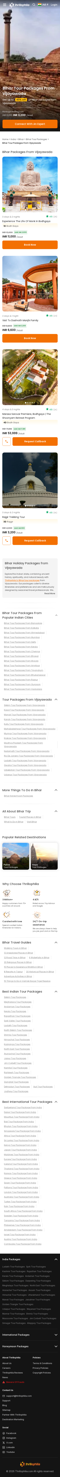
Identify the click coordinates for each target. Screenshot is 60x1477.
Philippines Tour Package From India (22, 1225)
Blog (4, 1405)
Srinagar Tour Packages (14, 1323)
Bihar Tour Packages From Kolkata (21, 627)
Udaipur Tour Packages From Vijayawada (25, 774)
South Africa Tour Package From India (23, 1211)
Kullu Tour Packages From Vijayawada (23, 724)
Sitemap (6, 1410)
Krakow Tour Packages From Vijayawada (25, 738)
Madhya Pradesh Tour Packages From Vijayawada (23, 744)
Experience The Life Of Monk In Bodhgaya (26, 221)
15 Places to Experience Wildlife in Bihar (23, 967)
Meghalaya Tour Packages (18, 1001)
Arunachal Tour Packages (17, 1053)
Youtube (10, 1452)
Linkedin (10, 1447)
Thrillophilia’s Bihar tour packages (22, 580)
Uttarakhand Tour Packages (41, 1295)
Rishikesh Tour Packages (16, 1072)
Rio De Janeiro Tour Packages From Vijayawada (28, 755)
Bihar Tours (10, 817)
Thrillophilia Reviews (12, 1372)
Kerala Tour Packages (15, 1011)
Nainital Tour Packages (16, 1067)
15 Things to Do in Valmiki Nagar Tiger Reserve (27, 981)
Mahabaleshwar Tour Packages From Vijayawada (29, 728)
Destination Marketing (13, 1419)
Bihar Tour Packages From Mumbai (22, 637)
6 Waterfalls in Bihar (39, 957)
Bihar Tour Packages (36, 139)
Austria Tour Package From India (20, 1239)
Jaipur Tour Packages (15, 1058)
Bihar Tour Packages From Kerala (21, 646)
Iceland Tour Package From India (21, 1164)
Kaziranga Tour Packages (17, 1044)
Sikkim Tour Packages (15, 997)
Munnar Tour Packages (13, 1313)
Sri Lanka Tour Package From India (21, 1140)
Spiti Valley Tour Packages (17, 1020)
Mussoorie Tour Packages (15, 1318)
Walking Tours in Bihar (15, 948)
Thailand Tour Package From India (21, 1168)
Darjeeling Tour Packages (38, 1280)
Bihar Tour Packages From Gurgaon (22, 684)
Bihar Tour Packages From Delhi (20, 642)
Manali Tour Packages (13, 1299)
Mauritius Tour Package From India (21, 1116)
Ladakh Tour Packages (15, 1025)
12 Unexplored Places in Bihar (18, 952)
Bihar (21, 139)
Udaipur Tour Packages (13, 1309)
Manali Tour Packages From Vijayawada (25, 714)
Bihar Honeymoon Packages (18, 795)
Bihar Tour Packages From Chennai (22, 651)
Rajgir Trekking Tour (13, 517)
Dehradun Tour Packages (17, 1086)
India (13, 139)
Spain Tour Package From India (20, 1182)
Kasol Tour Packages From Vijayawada (24, 709)
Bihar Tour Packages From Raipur (21, 679)
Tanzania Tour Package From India (22, 1220)
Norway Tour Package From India (21, 1173)
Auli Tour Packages (43, 1086)
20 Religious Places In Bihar (18, 962)
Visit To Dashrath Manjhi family (20, 320)
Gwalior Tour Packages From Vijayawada (25, 765)
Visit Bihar (32, 821)
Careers (6, 1368)
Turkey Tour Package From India (20, 1201)
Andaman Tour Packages (17, 1006)
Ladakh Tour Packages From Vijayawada (25, 760)
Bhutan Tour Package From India (21, 1126)
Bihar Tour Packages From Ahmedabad (24, 632)
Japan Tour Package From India (20, 1149)
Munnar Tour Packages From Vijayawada (25, 733)
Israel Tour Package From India (20, 1234)
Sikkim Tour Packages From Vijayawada (24, 705)
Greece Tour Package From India (20, 1178)
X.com (9, 1442)
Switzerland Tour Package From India (23, 1107)
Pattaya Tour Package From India (21, 1187)
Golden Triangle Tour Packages (20, 1077)
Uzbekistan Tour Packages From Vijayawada (27, 770)
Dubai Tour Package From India (20, 1112)
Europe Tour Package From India (20, 1159)
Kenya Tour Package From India (20, 1145)
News (5, 1377)
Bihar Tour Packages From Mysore (21, 660)
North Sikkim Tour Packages (18, 1030)
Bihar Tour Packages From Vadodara (23, 689)
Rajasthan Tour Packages (17, 1016)
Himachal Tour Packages (17, 1039)
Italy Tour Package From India (19, 1206)
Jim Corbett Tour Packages (18, 1063)
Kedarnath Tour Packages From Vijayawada (26, 751)
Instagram (11, 1438)
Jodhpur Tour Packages (16, 1091)
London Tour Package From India (21, 1192)
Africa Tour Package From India (20, 1135)
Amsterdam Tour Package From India (23, 1229)
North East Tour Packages (17, 1049)
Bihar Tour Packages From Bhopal (21, 656)
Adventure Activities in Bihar (18, 976)
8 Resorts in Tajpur (13, 971)
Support (6, 1400)
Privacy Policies (40, 1368)
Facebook (11, 1433)
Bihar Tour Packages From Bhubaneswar (25, 675)
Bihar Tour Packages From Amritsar (22, 665)
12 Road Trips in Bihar (15, 957)
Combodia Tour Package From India (22, 1244)
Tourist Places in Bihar (30, 817)
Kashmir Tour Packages (14, 1271)
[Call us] (6, 441)
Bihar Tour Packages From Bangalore (23, 623)
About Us (7, 1363)
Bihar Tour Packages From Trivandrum (23, 670)
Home (5, 139)
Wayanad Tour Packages (39, 1309)
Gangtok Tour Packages (16, 1081)
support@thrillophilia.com (19, 1396)
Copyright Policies (42, 1372)
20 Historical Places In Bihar (40, 971)
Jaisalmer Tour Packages (37, 1299)
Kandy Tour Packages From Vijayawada (24, 719)
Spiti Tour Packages (36, 1266)
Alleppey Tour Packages (39, 1323)
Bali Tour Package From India (19, 1121)
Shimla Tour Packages (15, 1034)
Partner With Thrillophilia (14, 1414)
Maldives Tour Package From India (21, 1154)
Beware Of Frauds (15, 1382)
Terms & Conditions (42, 1363)
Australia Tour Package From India (21, 1196)
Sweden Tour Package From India (21, 1215)
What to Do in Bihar (13, 821)
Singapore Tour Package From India (22, 1131)
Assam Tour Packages (39, 1290)
